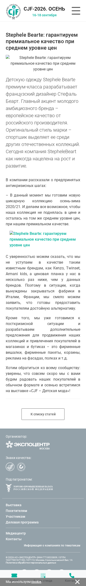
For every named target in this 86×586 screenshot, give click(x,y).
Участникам (15, 516)
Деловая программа (22, 522)
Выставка (14, 505)
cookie (36, 582)
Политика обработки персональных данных (31, 562)
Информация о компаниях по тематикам (52, 545)
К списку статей (43, 414)
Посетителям (16, 511)
